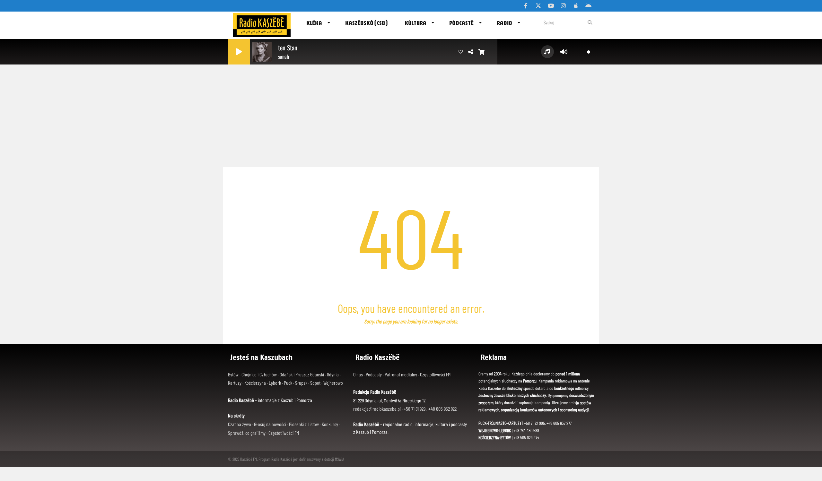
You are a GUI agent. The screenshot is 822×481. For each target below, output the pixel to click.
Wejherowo (333, 383)
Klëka (314, 23)
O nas (358, 374)
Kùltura (415, 23)
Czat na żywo (239, 424)
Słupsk (301, 383)
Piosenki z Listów (304, 424)
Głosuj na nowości (270, 424)
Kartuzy (234, 383)
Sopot (315, 383)
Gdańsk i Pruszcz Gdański (302, 374)
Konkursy (330, 424)
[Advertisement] (411, 114)
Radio (504, 23)
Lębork (275, 383)
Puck (288, 383)
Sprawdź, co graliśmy (247, 433)
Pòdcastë (461, 23)
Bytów (233, 374)
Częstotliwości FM (283, 433)
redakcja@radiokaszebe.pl (377, 409)
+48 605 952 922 (442, 409)
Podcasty (374, 374)
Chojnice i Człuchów (259, 374)
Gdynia (333, 374)
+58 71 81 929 (415, 409)
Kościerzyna (255, 383)
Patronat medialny (401, 374)
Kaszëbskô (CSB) (366, 23)
